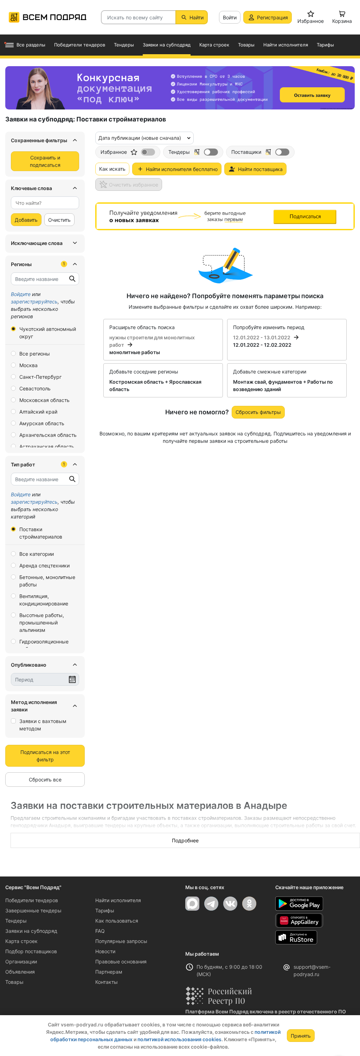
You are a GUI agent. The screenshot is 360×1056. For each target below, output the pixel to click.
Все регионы (34, 354)
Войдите (21, 294)
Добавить (26, 220)
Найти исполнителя (118, 900)
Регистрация (272, 17)
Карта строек (21, 941)
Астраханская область (46, 447)
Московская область (44, 400)
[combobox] (45, 202)
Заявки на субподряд (31, 931)
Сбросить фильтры (258, 412)
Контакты (106, 982)
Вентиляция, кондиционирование (43, 599)
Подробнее (185, 840)
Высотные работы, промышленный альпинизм (41, 622)
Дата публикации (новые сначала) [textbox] (139, 138)
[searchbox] (42, 203)
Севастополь (35, 388)
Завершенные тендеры (33, 910)
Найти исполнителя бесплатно (182, 169)
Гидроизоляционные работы (44, 645)
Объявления (20, 972)
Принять (301, 1036)
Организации (21, 961)
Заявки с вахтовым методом (42, 724)
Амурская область (41, 423)
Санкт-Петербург (40, 377)
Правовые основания (121, 961)
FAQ (100, 931)
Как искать (112, 169)
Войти (230, 17)
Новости (105, 951)
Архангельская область (48, 435)
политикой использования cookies (179, 1039)
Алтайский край (38, 412)
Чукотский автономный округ (47, 332)
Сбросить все (45, 779)
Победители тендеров (31, 900)
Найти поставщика (260, 169)
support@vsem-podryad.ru (312, 970)
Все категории (36, 554)
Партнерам (108, 972)
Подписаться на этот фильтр (45, 755)
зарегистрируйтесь (34, 301)
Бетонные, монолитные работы (47, 580)
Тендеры (16, 921)
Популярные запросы (121, 941)
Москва (28, 365)
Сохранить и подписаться (45, 161)
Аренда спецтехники (44, 565)
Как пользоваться (116, 921)
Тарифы (104, 910)
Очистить (59, 220)
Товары (14, 982)
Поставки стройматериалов (40, 533)
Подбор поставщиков (31, 951)
